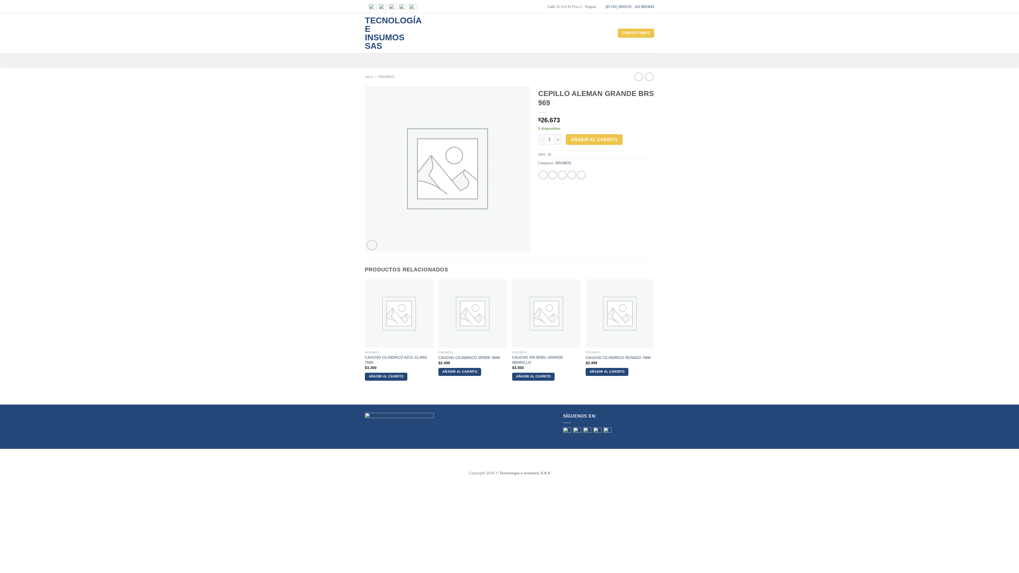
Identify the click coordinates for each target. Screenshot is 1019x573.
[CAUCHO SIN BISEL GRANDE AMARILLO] (546, 313)
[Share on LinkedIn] (581, 175)
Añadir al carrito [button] (386, 376)
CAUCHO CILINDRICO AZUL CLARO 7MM (396, 359)
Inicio (369, 77)
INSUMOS (386, 77)
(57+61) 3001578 (618, 7)
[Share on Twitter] (552, 175)
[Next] (654, 334)
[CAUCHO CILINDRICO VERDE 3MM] (472, 313)
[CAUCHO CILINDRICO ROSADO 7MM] (620, 313)
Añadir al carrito (594, 139)
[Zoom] (372, 245)
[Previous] (365, 334)
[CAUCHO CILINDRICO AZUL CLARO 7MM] (399, 313)
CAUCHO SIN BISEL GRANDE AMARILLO (537, 359)
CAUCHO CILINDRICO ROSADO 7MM (618, 357)
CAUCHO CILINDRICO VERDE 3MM (469, 357)
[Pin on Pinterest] (571, 175)
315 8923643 (644, 7)
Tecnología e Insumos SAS (386, 33)
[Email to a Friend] (562, 175)
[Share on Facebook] (543, 175)
